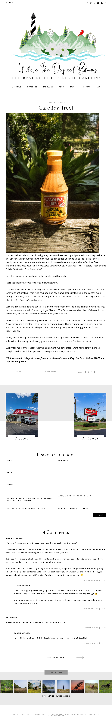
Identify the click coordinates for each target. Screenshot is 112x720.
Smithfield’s (90, 438)
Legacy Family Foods (16, 361)
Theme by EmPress (56, 716)
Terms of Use (56, 714)
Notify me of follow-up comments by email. (26, 509)
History (86, 87)
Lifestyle (16, 87)
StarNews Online (84, 358)
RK (7, 618)
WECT (97, 358)
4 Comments (50, 372)
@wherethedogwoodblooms (56, 696)
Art (98, 87)
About (16, 714)
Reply (104, 580)
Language (48, 87)
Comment (63, 461)
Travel (73, 87)
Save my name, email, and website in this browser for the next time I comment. (29, 499)
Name (9, 461)
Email (9, 473)
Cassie (17, 586)
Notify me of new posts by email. (73, 509)
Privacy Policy (39, 714)
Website (9, 485)
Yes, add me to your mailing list (75, 496)
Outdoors (32, 87)
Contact (26, 714)
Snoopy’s (21, 438)
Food (61, 87)
